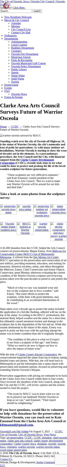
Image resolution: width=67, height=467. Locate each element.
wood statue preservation (13, 450)
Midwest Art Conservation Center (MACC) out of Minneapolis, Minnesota (33, 254)
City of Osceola (8, 434)
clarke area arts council (20, 440)
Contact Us (6, 459)
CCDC (15, 126)
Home (3, 126)
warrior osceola (26, 446)
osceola (52, 443)
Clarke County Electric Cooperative (37, 354)
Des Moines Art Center (45, 257)
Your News (50, 434)
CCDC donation (43, 437)
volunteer (12, 446)
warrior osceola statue (48, 446)
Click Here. (19, 7)
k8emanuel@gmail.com (16, 425)
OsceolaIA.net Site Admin (14, 431)
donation (42, 443)
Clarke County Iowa (25, 443)
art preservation (15, 437)
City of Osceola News (30, 434)
